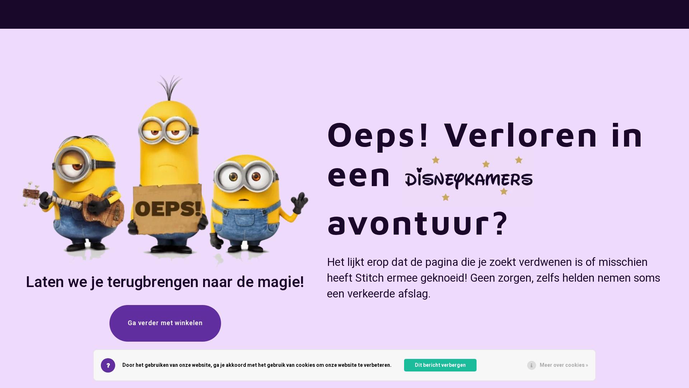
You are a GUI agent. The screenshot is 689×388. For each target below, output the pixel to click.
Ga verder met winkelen (165, 323)
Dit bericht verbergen (440, 365)
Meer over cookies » (564, 365)
